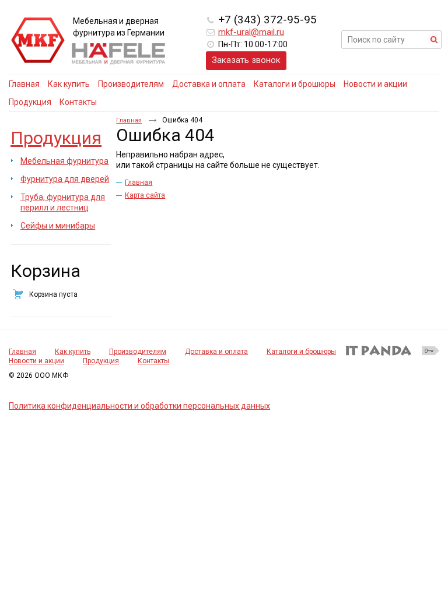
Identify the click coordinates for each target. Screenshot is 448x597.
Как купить (72, 351)
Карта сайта (145, 195)
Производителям (137, 351)
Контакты (153, 361)
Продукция (56, 138)
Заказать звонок (246, 60)
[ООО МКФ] (38, 40)
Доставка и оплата (216, 351)
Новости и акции (36, 361)
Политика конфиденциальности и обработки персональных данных (139, 405)
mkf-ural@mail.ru (251, 32)
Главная (129, 120)
